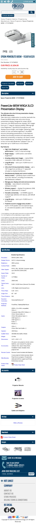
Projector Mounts (18, 385)
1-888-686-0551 (15, 465)
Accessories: (4, 345)
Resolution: (4, 257)
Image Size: (4, 293)
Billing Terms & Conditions (15, 500)
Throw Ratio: (4, 290)
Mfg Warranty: (5, 358)
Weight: (3, 336)
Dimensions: (4, 339)
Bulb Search (8, 15)
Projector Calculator (8, 83)
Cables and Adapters (18, 410)
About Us (8, 490)
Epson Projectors (16, 21)
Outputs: (3, 327)
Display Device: (5, 260)
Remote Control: (5, 352)
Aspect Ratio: (5, 273)
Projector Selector (11, 19)
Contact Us (8, 493)
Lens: (2, 288)
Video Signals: (5, 269)
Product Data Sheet (19, 365)
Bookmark (29, 83)
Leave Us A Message (15, 458)
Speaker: (3, 331)
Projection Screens (18, 398)
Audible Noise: (5, 333)
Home (3, 19)
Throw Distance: (5, 296)
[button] (33, 40)
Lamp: (3, 280)
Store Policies (10, 497)
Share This (5, 88)
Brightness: (4, 263)
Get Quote (20, 83)
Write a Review (4, 59)
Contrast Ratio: (5, 266)
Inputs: (3, 316)
